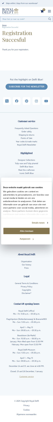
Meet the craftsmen (26, 170)
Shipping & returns (26, 135)
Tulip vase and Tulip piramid (26, 163)
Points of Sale (26, 138)
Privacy (26, 405)
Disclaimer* (26, 293)
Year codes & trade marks (26, 141)
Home (4, 25)
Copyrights (26, 290)
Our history (26, 264)
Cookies (26, 410)
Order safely (26, 131)
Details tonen (38, 223)
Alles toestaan (26, 231)
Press (26, 268)
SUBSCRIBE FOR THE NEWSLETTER (26, 86)
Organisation (26, 261)
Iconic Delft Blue (27, 173)
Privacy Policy (26, 286)
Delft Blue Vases (26, 166)
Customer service (26, 376)
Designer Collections (26, 160)
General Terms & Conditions (26, 283)
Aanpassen (25, 239)
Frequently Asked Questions (26, 128)
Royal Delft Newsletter (26, 145)
